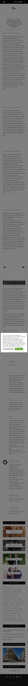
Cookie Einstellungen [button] (8, 349)
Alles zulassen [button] (19, 349)
